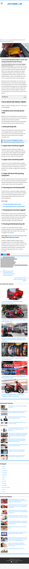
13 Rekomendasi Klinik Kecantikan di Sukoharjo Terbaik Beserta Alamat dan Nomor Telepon (16, 544)
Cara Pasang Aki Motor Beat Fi (7, 260)
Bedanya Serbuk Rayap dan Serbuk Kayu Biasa (17, 527)
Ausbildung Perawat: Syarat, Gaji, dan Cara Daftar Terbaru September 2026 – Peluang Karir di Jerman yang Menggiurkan (17, 539)
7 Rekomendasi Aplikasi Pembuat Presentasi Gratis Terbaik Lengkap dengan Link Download (18, 429)
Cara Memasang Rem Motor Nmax (11, 204)
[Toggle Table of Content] (24, 97)
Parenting (4, 483)
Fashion (3, 468)
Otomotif (6, 40)
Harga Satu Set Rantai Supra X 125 (17, 235)
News (3, 479)
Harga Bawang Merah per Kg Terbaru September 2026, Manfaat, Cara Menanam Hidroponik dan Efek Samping (17, 500)
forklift (18, 559)
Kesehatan (4, 475)
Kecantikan (4, 472)
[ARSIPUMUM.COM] (14, 4)
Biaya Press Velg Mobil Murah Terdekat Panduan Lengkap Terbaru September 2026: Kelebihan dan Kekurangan (13, 339)
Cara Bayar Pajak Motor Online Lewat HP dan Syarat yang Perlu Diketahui (18, 445)
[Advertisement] (14, 23)
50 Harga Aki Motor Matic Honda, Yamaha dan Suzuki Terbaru (19, 278)
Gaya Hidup (4, 470)
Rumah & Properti (6, 487)
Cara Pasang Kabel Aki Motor (21, 265)
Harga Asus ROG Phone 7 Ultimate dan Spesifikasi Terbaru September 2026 (16, 450)
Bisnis (3, 466)
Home (2, 40)
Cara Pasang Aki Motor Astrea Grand (8, 259)
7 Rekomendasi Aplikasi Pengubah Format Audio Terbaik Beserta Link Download (17, 412)
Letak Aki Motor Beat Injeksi (6, 266)
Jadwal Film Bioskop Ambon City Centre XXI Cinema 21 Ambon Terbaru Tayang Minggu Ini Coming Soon (18, 511)
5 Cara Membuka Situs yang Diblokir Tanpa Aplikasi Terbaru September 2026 (17, 533)
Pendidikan (4, 485)
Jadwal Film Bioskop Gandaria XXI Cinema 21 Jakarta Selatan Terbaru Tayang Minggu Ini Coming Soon (18, 506)
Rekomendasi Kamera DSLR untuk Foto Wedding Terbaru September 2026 (16, 456)
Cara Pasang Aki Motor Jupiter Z (8, 263)
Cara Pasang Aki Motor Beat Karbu (8, 262)
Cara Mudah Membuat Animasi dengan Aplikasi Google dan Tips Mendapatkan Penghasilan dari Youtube (17, 440)
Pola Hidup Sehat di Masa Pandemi (16, 548)
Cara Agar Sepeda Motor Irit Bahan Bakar (13, 206)
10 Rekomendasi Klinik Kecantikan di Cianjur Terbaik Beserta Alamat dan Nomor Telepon (18, 516)
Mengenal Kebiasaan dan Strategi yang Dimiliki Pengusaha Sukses (17, 417)
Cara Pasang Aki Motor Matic (7, 265)
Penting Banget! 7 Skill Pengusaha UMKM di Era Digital (17, 406)
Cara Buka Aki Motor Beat (9, 257)
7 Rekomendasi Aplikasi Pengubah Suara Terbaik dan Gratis (17, 423)
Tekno (3, 489)
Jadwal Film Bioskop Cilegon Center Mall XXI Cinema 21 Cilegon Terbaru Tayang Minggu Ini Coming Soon (17, 522)
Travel (3, 491)
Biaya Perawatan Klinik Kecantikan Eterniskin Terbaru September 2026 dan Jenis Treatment (9, 272)
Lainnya (3, 477)
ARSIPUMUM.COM (13, 559)
